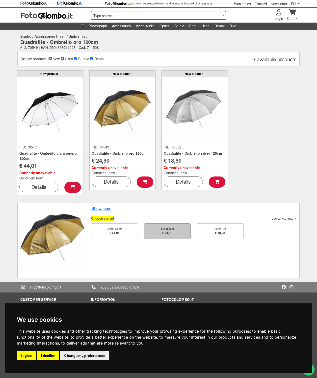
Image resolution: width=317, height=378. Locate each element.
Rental (219, 25)
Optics (164, 25)
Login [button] (278, 18)
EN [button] (294, 3)
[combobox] (158, 15)
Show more (101, 208)
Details (38, 186)
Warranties (242, 3)
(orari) (134, 287)
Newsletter (279, 3)
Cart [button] (291, 18)
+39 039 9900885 (114, 287)
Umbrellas (77, 36)
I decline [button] (48, 355)
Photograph (98, 25)
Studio (179, 25)
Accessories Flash (50, 36)
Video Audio (145, 25)
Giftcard (261, 3)
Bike (233, 25)
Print (192, 25)
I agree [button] (26, 355)
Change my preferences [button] (84, 355)
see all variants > (284, 218)
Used (205, 25)
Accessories (121, 25)
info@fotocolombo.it (45, 287)
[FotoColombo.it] (52, 15)
